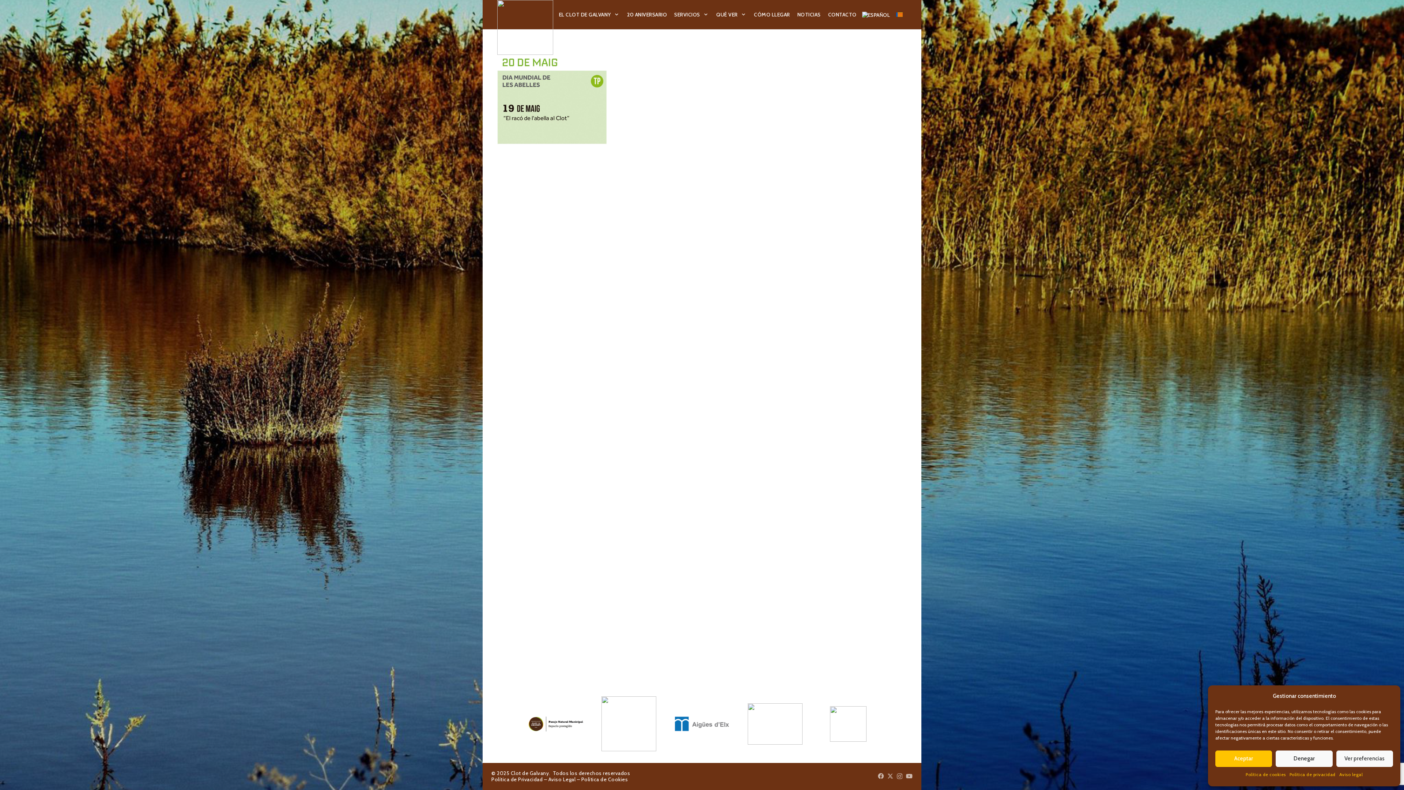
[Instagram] (899, 776)
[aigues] (702, 724)
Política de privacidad (1313, 774)
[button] (617, 15)
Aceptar (1243, 758)
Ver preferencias (1364, 758)
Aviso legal (1351, 774)
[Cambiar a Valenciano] (900, 14)
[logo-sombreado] (525, 27)
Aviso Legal (562, 779)
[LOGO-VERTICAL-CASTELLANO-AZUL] (629, 723)
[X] (890, 776)
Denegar (1304, 758)
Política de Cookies (604, 779)
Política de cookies (1266, 774)
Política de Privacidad (517, 779)
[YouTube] (909, 776)
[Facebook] (881, 776)
